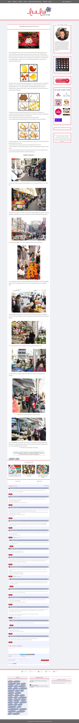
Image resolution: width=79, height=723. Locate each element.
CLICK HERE (22, 447)
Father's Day (11, 690)
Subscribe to (10, 660)
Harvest (16, 695)
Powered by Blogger (34, 685)
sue (11, 488)
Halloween (10, 695)
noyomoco (13, 548)
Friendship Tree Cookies (19, 574)
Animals (10, 681)
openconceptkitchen (14, 566)
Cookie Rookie (22, 686)
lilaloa (13, 540)
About (50, 1)
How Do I (10, 697)
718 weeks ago (13, 488)
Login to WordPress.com (28, 654)
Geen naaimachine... (18, 615)
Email (23, 656)
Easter (9, 688)
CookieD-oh (12, 496)
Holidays (22, 695)
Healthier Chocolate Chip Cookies (21, 502)
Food (22, 690)
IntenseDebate (14, 663)
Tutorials (14, 1)
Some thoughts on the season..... (21, 562)
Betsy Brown (12, 507)
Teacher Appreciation (13, 709)
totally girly (16, 713)
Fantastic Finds (23, 688)
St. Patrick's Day (12, 706)
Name (10, 656)
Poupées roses (17, 535)
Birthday (23, 683)
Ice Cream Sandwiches (19, 491)
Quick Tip (10, 704)
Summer (19, 706)
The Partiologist (13, 588)
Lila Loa (33, 721)
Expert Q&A (15, 688)
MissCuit (11, 530)
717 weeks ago (15, 636)
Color (25, 1)
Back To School (11, 683)
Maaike (11, 607)
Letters (15, 697)
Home (9, 1)
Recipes (20, 1)
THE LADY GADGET (48, 721)
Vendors (45, 1)
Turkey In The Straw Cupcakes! (20, 602)
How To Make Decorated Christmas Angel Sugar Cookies (43, 476)
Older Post (18, 481)
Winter (17, 458)
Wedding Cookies (20, 711)
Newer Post (39, 481)
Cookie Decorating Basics (34, 1)
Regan (11, 557)
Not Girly (10, 702)
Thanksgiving (23, 709)
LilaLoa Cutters (22, 697)
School (20, 704)
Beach (18, 683)
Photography (23, 702)
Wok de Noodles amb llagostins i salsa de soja (23, 639)
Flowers (17, 690)
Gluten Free (11, 693)
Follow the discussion (48, 485)
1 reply (14, 537)
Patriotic (16, 702)
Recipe (15, 704)
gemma (11, 636)
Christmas (11, 458)
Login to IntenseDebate (22, 654)
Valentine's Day (11, 711)
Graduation (17, 693)
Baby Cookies (17, 681)
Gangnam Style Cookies (19, 552)
